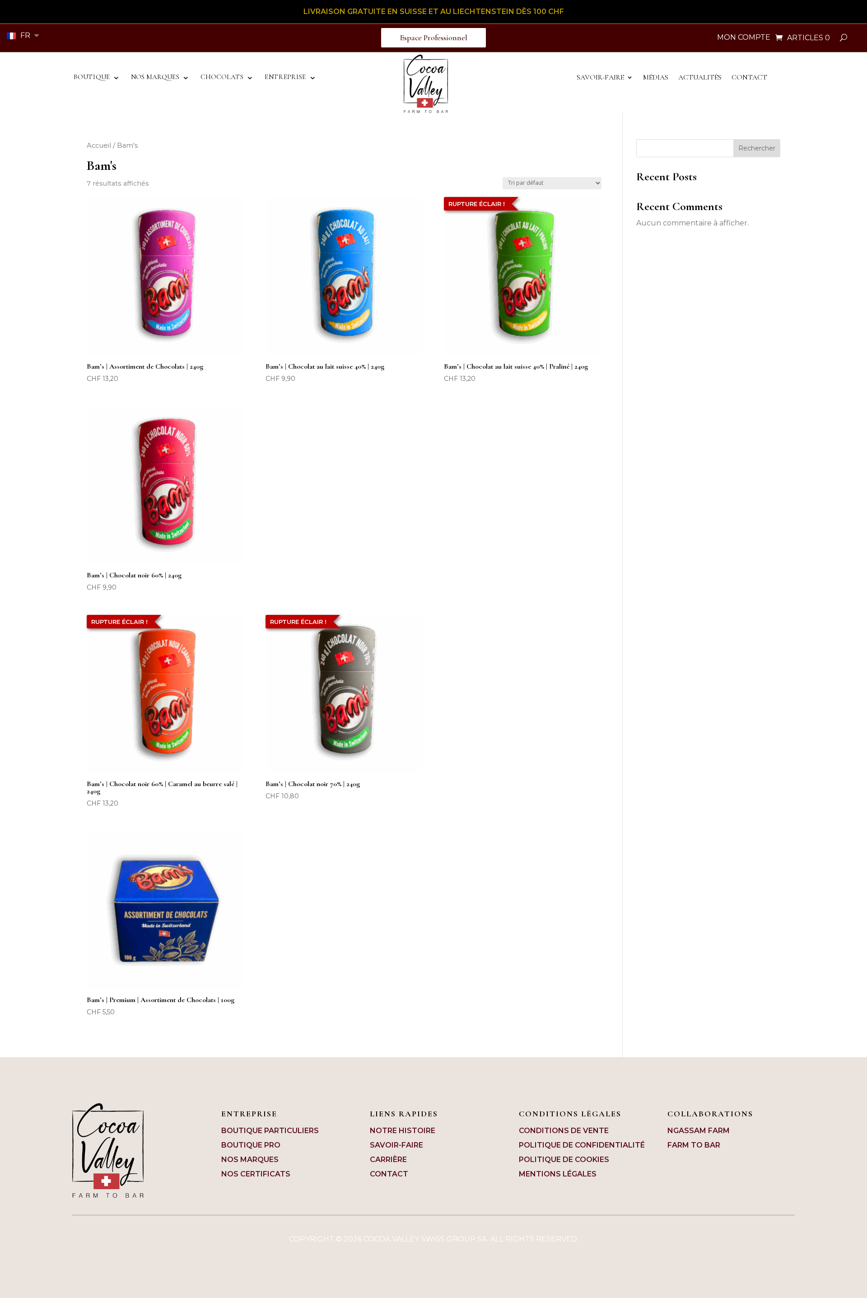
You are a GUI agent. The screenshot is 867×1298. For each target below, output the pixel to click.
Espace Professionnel (433, 37)
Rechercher (756, 148)
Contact (749, 78)
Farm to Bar (693, 1145)
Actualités (700, 78)
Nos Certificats (255, 1174)
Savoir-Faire (600, 78)
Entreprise (285, 77)
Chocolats (222, 77)
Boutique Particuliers (270, 1130)
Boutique (92, 77)
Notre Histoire (402, 1130)
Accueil (99, 145)
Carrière (388, 1159)
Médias (655, 78)
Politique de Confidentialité (582, 1145)
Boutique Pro (250, 1145)
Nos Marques (155, 77)
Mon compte (743, 38)
